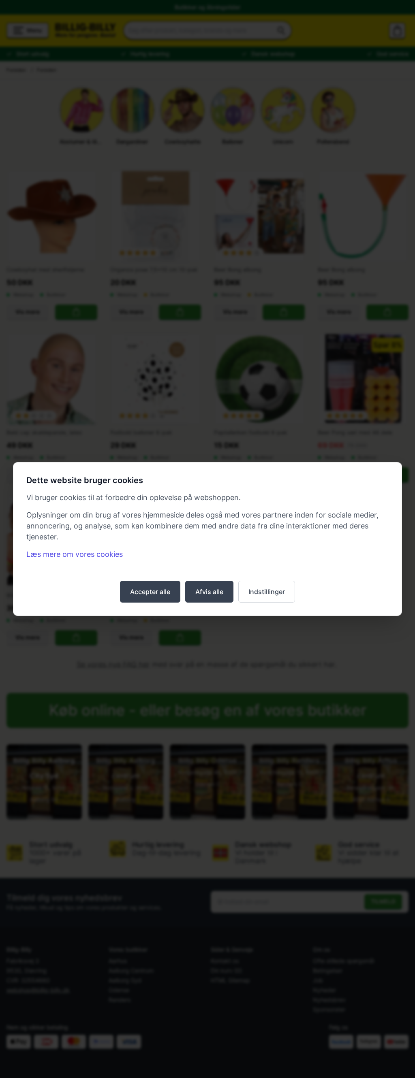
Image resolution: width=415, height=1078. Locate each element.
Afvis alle (209, 592)
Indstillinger (266, 592)
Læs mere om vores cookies (74, 554)
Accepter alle (150, 592)
